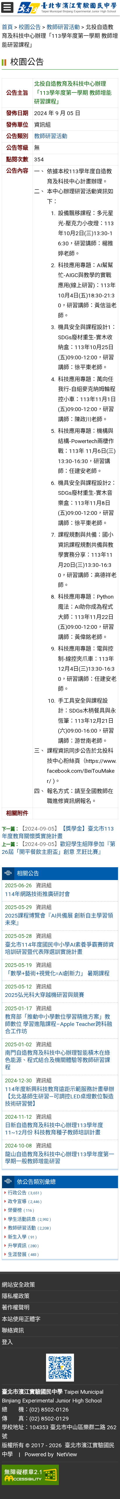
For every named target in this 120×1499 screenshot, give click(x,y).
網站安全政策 (18, 1285)
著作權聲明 (15, 1307)
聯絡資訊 (13, 1330)
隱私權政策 (15, 1296)
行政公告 (24, 1192)
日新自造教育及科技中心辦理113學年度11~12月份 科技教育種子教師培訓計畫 (54, 1129)
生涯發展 (23, 1254)
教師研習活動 (29, 1228)
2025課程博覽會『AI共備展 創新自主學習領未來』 (59, 919)
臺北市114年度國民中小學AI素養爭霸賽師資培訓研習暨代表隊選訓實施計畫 (59, 948)
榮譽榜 (21, 1210)
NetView (67, 1454)
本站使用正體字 (21, 1319)
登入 (7, 1342)
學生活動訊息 (29, 1219)
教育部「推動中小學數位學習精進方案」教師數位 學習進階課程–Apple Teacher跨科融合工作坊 (58, 1024)
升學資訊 (23, 1245)
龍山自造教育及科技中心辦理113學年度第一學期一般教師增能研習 (59, 1158)
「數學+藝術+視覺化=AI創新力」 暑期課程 (57, 973)
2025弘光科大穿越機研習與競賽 (44, 995)
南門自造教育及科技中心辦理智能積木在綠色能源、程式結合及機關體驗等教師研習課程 (57, 1060)
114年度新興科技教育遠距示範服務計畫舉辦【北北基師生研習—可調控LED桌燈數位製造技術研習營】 (59, 1096)
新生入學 (22, 1237)
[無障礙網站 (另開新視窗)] (60, 1475)
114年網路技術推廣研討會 (37, 894)
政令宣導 (24, 1201)
